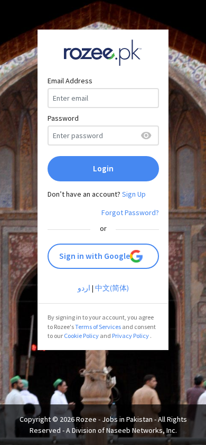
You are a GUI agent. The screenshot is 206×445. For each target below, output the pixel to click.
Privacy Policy (130, 336)
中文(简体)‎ (112, 288)
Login (103, 168)
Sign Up (134, 194)
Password (63, 118)
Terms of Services (98, 327)
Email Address (70, 80)
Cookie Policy (81, 336)
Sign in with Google (94, 256)
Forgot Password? (130, 212)
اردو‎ (84, 288)
